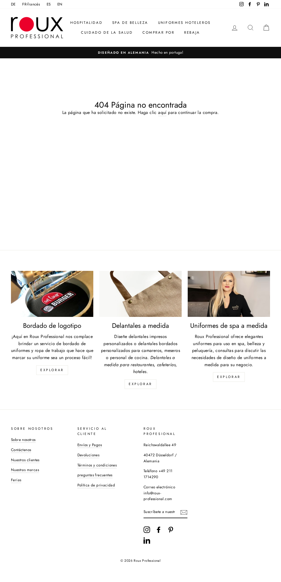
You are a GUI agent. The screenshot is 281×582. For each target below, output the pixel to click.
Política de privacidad (96, 485)
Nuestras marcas (25, 469)
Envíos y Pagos (89, 445)
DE (13, 4)
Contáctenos (21, 449)
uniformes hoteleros (184, 22)
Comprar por (158, 32)
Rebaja (192, 32)
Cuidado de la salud (107, 32)
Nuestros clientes (25, 460)
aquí (162, 112)
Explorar (229, 376)
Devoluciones (88, 455)
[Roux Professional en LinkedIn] (147, 540)
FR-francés (31, 4)
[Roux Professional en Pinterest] (170, 529)
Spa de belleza (130, 22)
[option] (140, 53)
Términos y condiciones (97, 465)
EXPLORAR (140, 384)
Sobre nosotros (23, 439)
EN (60, 4)
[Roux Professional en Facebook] (158, 529)
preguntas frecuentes (95, 475)
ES (49, 4)
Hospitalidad (86, 22)
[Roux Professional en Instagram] (147, 529)
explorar (52, 370)
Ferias (16, 480)
